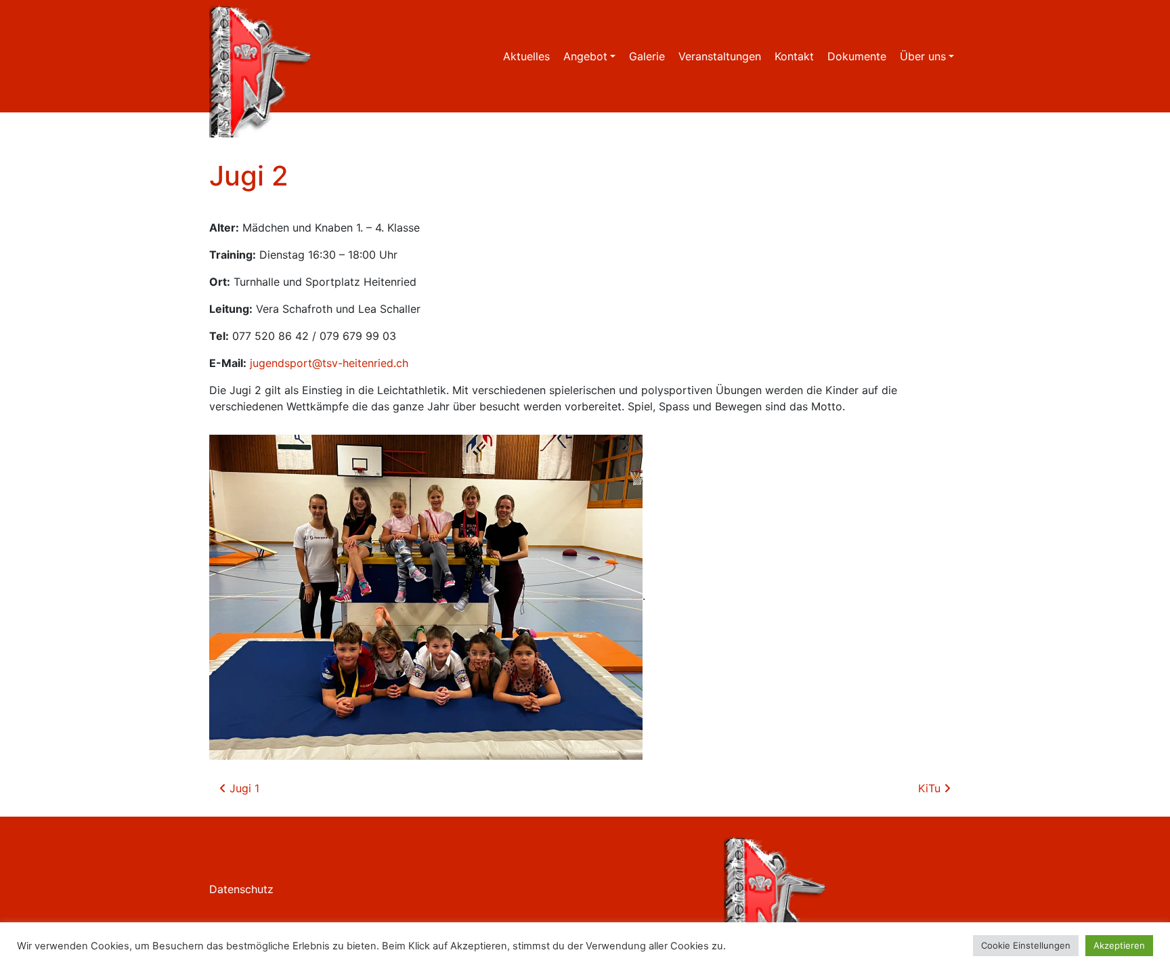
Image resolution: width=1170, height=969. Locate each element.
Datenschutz (241, 889)
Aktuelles (526, 56)
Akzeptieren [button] (1119, 945)
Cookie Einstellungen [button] (1025, 945)
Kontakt (794, 56)
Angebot (585, 56)
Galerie (647, 56)
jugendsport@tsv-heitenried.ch (329, 363)
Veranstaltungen (719, 56)
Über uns (923, 56)
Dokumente (856, 56)
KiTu (931, 788)
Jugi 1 (242, 788)
